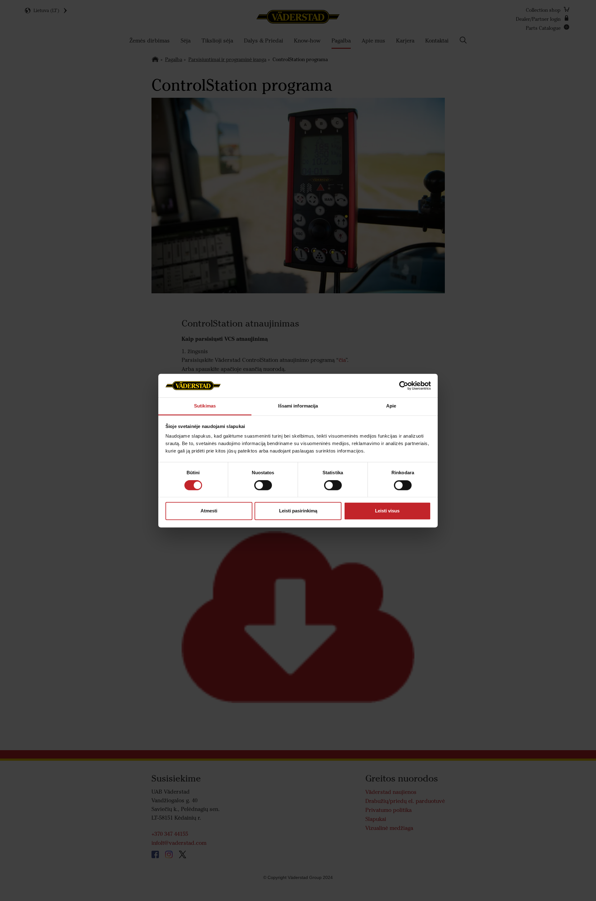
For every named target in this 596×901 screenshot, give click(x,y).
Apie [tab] (391, 406)
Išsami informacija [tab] (298, 406)
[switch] (263, 490)
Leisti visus (387, 511)
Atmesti (209, 511)
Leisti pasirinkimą (298, 511)
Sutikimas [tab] (205, 406)
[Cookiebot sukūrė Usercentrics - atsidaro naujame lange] (404, 385)
